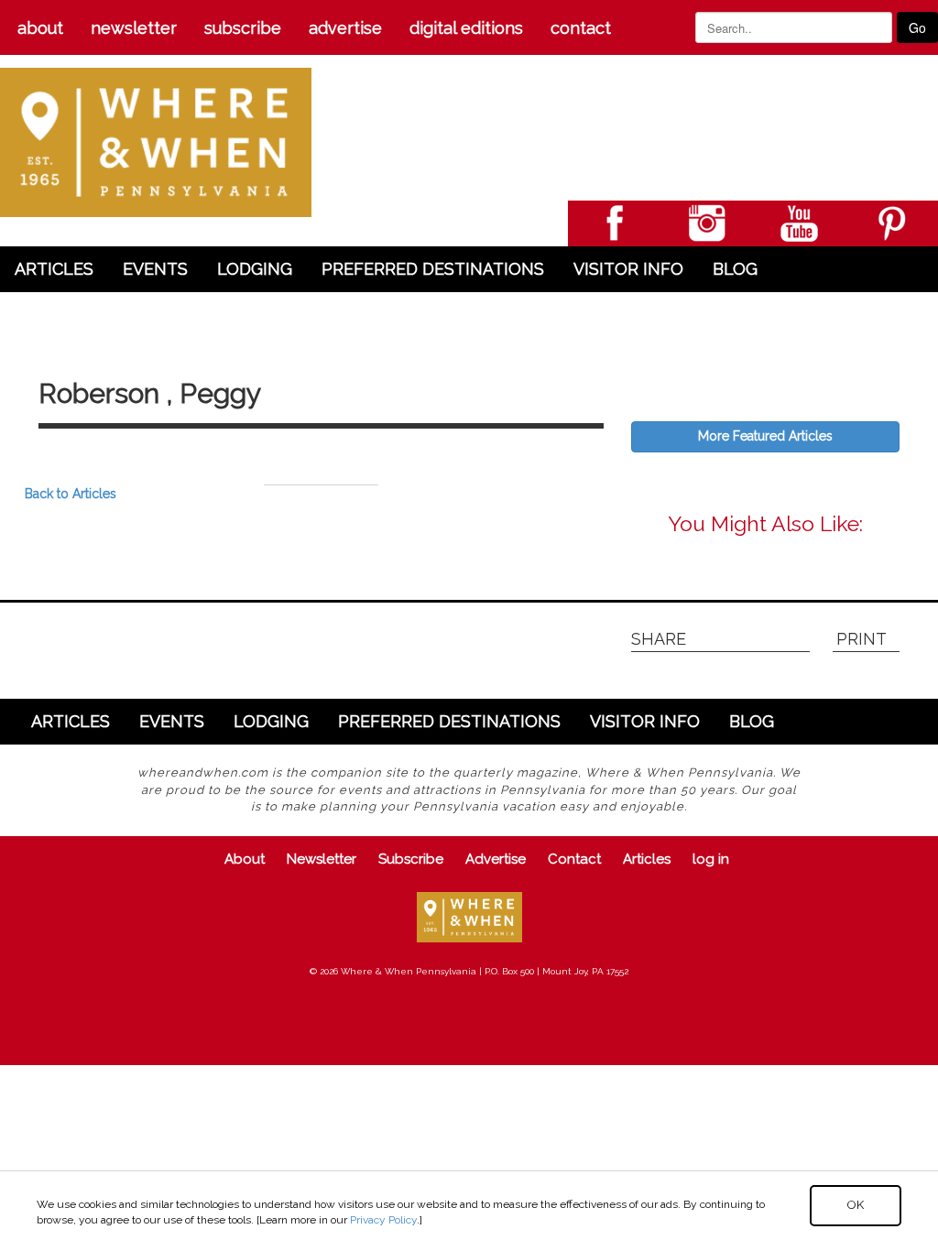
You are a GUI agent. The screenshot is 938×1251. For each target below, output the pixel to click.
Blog (735, 268)
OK (855, 1205)
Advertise (345, 28)
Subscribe (242, 28)
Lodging (254, 268)
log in (711, 859)
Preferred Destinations (433, 268)
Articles (54, 268)
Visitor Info (628, 268)
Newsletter (134, 28)
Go (917, 27)
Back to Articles (70, 493)
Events (155, 268)
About (40, 28)
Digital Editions (466, 28)
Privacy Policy (383, 1219)
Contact (581, 28)
